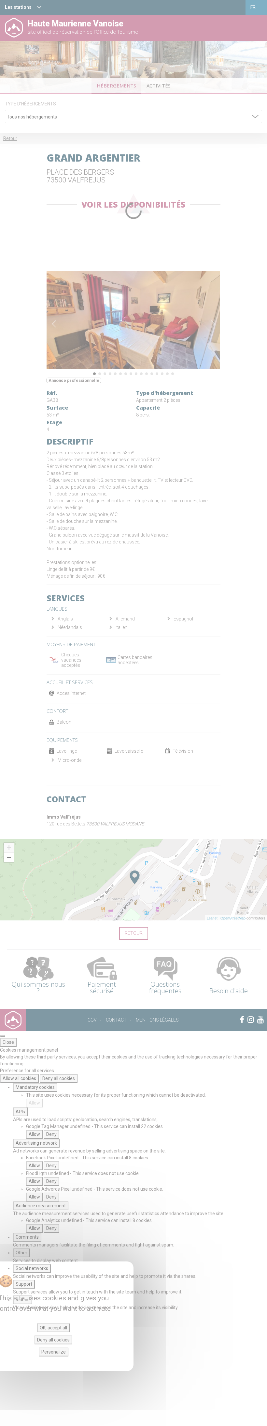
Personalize (53, 1352)
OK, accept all (53, 1327)
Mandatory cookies (35, 1087)
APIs (20, 1111)
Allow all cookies (19, 1078)
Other (21, 1252)
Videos (23, 1299)
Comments (27, 1237)
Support (24, 1284)
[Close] (2, 1036)
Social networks (32, 1268)
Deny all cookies (58, 1078)
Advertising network (36, 1143)
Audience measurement (41, 1205)
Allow (34, 1102)
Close (8, 1042)
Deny (51, 1134)
